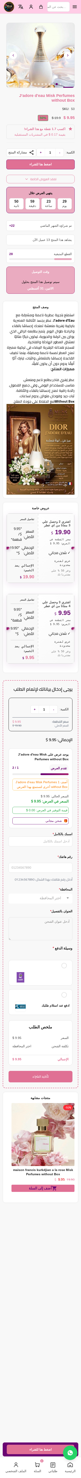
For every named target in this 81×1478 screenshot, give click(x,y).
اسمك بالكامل (62, 834)
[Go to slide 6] (42, 84)
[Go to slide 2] (57, 84)
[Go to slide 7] (39, 84)
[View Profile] (31, 7)
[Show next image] (68, 55)
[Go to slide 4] (49, 84)
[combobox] (36, 898)
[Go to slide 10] (28, 84)
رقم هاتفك (65, 857)
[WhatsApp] (70, 1453)
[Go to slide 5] (46, 84)
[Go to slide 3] (53, 84)
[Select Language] (20, 6)
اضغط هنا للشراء (40, 164)
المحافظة (65, 889)
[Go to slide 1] (60, 84)
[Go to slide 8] (35, 84)
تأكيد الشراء (40, 1076)
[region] (40, 55)
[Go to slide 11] (24, 84)
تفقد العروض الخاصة (43, 179)
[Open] (68, 898)
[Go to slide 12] (21, 84)
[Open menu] (74, 6)
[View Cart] (41, 7)
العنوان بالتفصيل (61, 911)
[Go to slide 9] (31, 84)
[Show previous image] (13, 55)
